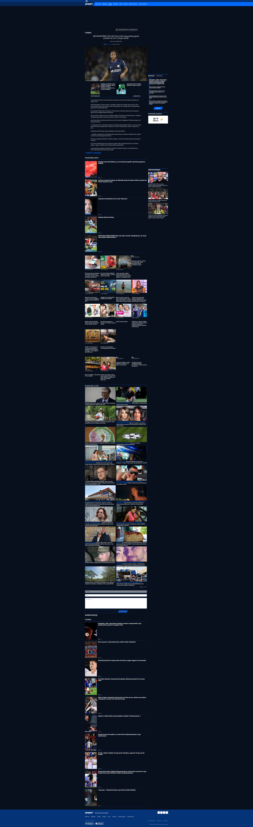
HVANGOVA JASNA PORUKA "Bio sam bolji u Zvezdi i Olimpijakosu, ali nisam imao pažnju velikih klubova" (122, 236)
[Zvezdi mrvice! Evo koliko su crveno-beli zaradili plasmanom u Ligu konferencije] (91, 742)
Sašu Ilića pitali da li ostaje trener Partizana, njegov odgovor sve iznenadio (122, 660)
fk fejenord (89, 152)
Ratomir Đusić (109, 44)
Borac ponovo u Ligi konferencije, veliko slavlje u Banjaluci (117, 642)
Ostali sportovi (143, 4)
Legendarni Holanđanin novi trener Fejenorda (112, 198)
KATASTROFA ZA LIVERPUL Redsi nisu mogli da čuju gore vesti (157, 201)
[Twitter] (164, 812)
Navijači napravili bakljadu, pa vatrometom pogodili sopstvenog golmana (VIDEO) (121, 162)
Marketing (159, 820)
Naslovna (98, 4)
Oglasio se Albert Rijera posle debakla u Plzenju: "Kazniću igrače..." (119, 716)
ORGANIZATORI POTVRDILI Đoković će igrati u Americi (134, 84)
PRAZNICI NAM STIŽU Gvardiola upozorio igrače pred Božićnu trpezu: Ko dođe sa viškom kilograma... (158, 185)
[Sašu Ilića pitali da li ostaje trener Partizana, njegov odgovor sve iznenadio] (91, 668)
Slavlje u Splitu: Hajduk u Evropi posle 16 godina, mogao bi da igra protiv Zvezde (121, 753)
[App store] (99, 823)
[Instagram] (161, 812)
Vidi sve (158, 108)
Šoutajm (125, 4)
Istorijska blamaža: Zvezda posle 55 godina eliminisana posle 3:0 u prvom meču (121, 679)
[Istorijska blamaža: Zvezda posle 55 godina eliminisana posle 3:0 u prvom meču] (91, 686)
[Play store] (89, 823)
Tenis (120, 4)
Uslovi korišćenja (151, 820)
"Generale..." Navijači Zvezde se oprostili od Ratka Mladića (117, 790)
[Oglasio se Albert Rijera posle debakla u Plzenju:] (91, 723)
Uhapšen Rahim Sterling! (106, 217)
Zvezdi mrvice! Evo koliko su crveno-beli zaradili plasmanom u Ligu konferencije (119, 735)
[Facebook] (159, 812)
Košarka (115, 4)
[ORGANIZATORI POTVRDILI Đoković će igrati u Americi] (121, 88)
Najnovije (104, 4)
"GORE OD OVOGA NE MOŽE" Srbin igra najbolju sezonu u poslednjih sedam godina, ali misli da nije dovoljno (158, 216)
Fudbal (110, 4)
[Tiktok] (167, 812)
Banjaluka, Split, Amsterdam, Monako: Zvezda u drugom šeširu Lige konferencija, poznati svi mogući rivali (119, 624)
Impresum (165, 820)
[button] (124, 44)
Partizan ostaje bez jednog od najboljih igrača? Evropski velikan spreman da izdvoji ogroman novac (122, 180)
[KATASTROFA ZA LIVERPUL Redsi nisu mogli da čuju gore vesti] (158, 193)
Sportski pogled (133, 4)
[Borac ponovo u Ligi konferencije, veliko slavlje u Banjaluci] (91, 649)
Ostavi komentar (123, 611)
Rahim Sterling (97, 152)
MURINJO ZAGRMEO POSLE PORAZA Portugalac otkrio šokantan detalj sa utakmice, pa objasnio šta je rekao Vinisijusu (108, 86)
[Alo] (86, 1)
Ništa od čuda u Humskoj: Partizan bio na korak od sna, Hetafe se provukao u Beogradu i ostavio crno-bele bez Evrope (122, 698)
